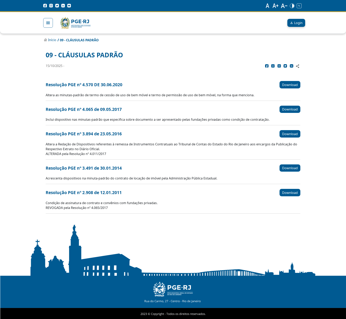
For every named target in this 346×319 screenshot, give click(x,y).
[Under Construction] (299, 6)
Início (52, 40)
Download (290, 85)
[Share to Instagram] (279, 66)
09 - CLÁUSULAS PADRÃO (79, 40)
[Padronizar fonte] (267, 6)
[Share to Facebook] (267, 66)
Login (298, 23)
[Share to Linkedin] (291, 66)
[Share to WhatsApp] (273, 66)
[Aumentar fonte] (276, 6)
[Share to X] (285, 66)
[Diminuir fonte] (284, 6)
